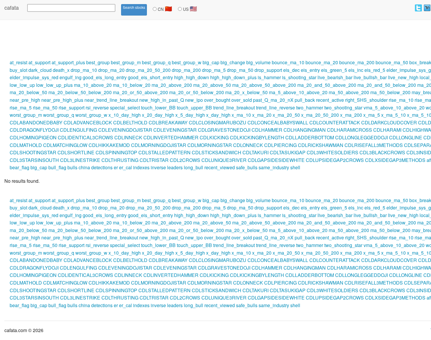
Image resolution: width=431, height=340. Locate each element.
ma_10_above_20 (93, 85)
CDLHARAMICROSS (349, 129)
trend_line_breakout (234, 107)
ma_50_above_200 (349, 92)
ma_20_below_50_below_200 (80, 92)
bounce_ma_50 (392, 62)
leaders (175, 167)
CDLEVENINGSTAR (175, 129)
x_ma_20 (262, 114)
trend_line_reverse (275, 107)
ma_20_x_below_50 (246, 92)
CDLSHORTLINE (75, 152)
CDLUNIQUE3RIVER (224, 160)
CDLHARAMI (387, 129)
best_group (98, 62)
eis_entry (310, 70)
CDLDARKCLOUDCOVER (389, 122)
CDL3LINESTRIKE (80, 160)
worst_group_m (26, 114)
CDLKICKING (214, 137)
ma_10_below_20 (131, 85)
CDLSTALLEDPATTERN (164, 152)
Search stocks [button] (134, 7)
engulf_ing (71, 77)
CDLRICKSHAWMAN (320, 145)
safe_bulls (246, 167)
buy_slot (18, 70)
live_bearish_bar (335, 77)
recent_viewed (219, 167)
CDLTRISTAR (154, 160)
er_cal (125, 167)
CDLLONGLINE (405, 137)
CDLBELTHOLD (130, 122)
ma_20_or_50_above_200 (140, 92)
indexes (141, 167)
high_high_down (191, 77)
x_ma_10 (241, 114)
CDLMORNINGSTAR (209, 145)
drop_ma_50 (240, 70)
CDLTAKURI (255, 152)
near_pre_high (25, 100)
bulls (72, 167)
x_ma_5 (371, 114)
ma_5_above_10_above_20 (298, 92)
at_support (39, 62)
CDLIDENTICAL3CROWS (85, 137)
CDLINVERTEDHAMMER (170, 137)
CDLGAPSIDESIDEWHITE (276, 160)
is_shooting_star (299, 77)
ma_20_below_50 (28, 92)
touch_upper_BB (194, 107)
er (116, 167)
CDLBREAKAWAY (168, 122)
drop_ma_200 (186, 70)
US (189, 8)
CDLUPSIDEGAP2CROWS (335, 160)
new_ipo (194, 100)
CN (164, 8)
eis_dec (291, 70)
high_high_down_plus (233, 77)
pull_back (305, 100)
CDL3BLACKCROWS (382, 152)
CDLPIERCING (280, 145)
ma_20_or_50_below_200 (196, 92)
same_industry (274, 167)
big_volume (258, 62)
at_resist (18, 62)
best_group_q (156, 62)
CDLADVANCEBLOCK (88, 122)
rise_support (71, 107)
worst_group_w (91, 114)
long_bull (193, 167)
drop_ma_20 (111, 70)
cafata (11, 7)
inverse (158, 167)
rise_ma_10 (401, 100)
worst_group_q (58, 114)
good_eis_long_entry (105, 77)
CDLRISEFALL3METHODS (374, 145)
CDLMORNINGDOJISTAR (158, 145)
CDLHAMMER (267, 129)
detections (102, 167)
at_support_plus (68, 62)
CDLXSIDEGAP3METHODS (395, 160)
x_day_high (218, 114)
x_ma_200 (351, 114)
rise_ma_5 (21, 107)
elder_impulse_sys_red (34, 77)
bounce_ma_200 (356, 62)
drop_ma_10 (84, 70)
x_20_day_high (158, 114)
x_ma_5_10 (393, 114)
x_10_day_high (124, 114)
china (84, 167)
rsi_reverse (97, 107)
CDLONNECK (248, 145)
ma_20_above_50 (212, 85)
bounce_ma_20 (322, 62)
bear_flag (19, 167)
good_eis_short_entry (150, 77)
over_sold (241, 100)
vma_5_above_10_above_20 (394, 107)
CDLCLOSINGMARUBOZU (217, 122)
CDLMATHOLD (26, 145)
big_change (232, 62)
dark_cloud (40, 70)
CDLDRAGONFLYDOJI (34, 129)
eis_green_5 (334, 70)
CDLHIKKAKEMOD (109, 145)
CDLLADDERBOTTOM (309, 137)
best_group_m (126, 62)
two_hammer (309, 107)
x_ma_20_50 (286, 114)
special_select (125, 107)
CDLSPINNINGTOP (116, 152)
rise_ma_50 (45, 107)
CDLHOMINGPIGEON (33, 137)
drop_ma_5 (214, 70)
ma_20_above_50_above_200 (264, 85)
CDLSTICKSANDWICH (216, 152)
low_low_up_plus (54, 85)
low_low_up (22, 85)
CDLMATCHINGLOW (65, 145)
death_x (61, 70)
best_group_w (186, 62)
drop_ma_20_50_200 (148, 70)
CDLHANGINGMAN (305, 129)
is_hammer (269, 77)
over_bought (217, 100)
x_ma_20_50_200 (320, 114)
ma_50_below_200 (390, 92)
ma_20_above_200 (172, 85)
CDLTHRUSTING (119, 160)
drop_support (268, 70)
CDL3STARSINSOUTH (34, 160)
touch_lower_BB (158, 107)
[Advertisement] (106, 39)
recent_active (330, 100)
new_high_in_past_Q (161, 100)
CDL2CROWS (185, 160)
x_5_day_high (190, 114)
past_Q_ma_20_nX (273, 100)
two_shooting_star (343, 107)
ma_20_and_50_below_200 (386, 85)
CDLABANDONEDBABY (36, 122)
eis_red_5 (374, 70)
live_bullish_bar (370, 77)
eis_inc (355, 70)
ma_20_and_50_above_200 (326, 85)
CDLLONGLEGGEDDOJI (361, 137)
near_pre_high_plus (62, 100)
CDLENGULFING (78, 129)
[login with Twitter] (418, 8)
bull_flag (57, 167)
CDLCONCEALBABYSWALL (277, 122)
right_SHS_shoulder (366, 100)
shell (295, 167)
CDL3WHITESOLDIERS (332, 152)
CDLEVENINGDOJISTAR (125, 129)
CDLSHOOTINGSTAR (33, 152)
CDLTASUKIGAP (288, 152)
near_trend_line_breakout (111, 100)
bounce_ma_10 (288, 62)
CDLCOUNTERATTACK (334, 122)
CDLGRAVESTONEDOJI (224, 129)
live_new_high (403, 77)
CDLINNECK (128, 137)
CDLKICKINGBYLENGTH (257, 137)
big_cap (211, 62)
